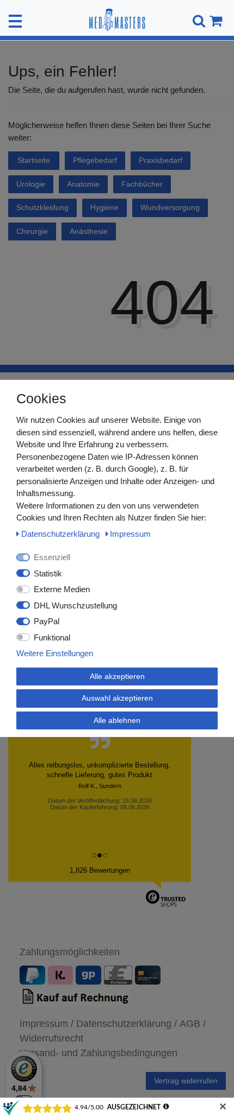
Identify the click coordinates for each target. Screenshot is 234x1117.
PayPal (46, 621)
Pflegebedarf (95, 160)
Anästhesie (89, 231)
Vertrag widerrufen (186, 1080)
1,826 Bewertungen (100, 870)
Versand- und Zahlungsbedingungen (98, 1053)
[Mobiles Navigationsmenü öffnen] (15, 21)
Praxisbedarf (160, 160)
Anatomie (83, 184)
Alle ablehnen (117, 719)
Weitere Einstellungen (54, 653)
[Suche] (197, 21)
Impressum (130, 533)
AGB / (193, 1023)
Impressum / (46, 1023)
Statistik (48, 572)
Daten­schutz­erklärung (61, 533)
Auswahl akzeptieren (117, 698)
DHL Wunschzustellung (75, 605)
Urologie (30, 184)
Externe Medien (62, 589)
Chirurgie (32, 231)
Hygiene (104, 207)
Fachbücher (142, 184)
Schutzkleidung (42, 207)
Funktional (52, 637)
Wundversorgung (170, 207)
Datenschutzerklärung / (126, 1023)
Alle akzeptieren (117, 675)
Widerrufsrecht (51, 1038)
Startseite (33, 160)
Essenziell (52, 557)
